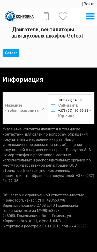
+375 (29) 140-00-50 (73, 100)
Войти (88, 4)
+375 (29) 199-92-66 (73, 111)
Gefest (11, 53)
